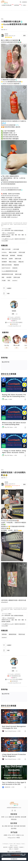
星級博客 (17, 817)
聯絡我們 (16, 849)
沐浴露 (3, 280)
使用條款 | (16, 847)
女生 (2, 19)
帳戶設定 (10, 826)
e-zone (16, 845)
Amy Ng (6, 345)
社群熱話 (16, 5)
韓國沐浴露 (5, 255)
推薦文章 (11, 817)
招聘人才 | (11, 849)
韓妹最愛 (19, 255)
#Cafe (22, 835)
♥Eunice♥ (16, 345)
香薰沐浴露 (18, 258)
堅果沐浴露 (17, 277)
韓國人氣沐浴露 (6, 249)
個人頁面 (4, 826)
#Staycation (12, 837)
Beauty (19, 843)
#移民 (18, 837)
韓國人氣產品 (12, 262)
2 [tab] (13, 10)
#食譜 (18, 835)
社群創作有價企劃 (6, 5)
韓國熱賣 (16, 265)
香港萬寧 (4, 262)
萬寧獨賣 (12, 255)
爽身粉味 (15, 268)
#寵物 (5, 835)
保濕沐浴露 (22, 252)
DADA (6, 34)
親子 (19, 234)
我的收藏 (16, 826)
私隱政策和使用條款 (15, 855)
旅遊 (13, 234)
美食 (16, 234)
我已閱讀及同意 (14, 859)
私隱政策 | (22, 847)
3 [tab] (15, 10)
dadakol (14, 280)
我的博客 (13, 828)
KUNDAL (4, 252)
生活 (2, 470)
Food (23, 843)
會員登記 (24, 2)
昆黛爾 (11, 258)
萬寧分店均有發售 (7, 265)
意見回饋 (23, 817)
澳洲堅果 (8, 277)
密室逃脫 (4, 634)
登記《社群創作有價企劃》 (17, 230)
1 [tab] (11, 10)
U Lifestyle (6, 843)
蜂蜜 (3, 277)
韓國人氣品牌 (12, 252)
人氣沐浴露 (16, 249)
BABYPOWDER (6, 268)
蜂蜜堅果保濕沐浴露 (7, 274)
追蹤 (24, 35)
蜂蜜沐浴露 (18, 274)
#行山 (9, 835)
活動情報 (8, 236)
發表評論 (5, 362)
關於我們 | (6, 847)
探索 (2, 817)
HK (15, 843)
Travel (11, 843)
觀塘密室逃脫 (12, 634)
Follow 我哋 (5, 240)
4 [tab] (17, 10)
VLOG (6, 817)
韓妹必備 (4, 258)
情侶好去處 (22, 634)
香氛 (9, 280)
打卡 (9, 234)
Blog (12, 845)
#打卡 (13, 835)
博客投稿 (13, 819)
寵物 (23, 234)
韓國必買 (21, 262)
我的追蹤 (22, 826)
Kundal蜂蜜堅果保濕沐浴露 (9, 271)
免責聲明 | (11, 847)
